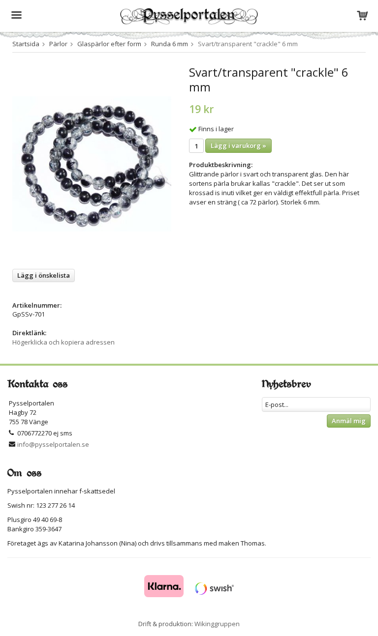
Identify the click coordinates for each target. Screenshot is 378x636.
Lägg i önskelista (43, 275)
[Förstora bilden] (91, 163)
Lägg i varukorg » (238, 145)
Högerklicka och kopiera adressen (63, 342)
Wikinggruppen (217, 623)
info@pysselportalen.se (53, 444)
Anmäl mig (349, 420)
